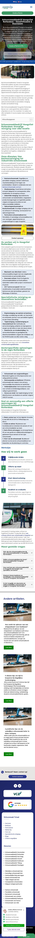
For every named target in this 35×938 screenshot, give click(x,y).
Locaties (15, 54)
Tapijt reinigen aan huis (12, 879)
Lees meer (9, 647)
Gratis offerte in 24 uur (13, 925)
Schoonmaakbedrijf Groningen (14, 865)
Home (10, 54)
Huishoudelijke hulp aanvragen (14, 875)
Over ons (7, 832)
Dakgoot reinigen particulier (13, 884)
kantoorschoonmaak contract (11, 187)
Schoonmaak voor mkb (12, 903)
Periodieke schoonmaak (12, 892)
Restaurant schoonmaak (12, 894)
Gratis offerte (17, 13)
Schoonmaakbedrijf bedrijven (14, 898)
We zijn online (26, 936)
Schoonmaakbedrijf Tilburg (13, 863)
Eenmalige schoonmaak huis (14, 873)
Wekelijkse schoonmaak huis (14, 871)
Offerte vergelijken (11, 838)
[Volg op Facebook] (15, 786)
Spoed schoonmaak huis (12, 877)
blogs (7, 836)
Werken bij (8, 830)
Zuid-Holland (22, 54)
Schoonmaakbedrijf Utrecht (13, 859)
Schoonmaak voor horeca (12, 900)
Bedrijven (8, 825)
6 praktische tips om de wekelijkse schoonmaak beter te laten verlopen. (17, 731)
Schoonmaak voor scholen (13, 896)
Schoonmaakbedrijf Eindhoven (14, 861)
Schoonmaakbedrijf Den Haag (14, 856)
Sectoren (8, 823)
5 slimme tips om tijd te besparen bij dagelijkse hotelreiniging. (14, 678)
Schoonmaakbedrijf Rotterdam (14, 854)
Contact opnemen (17, 238)
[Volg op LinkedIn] (19, 786)
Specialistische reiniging (12, 834)
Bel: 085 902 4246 (14, 929)
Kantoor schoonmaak (11, 890)
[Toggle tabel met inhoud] (30, 119)
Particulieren (9, 827)
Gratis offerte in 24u (16, 46)
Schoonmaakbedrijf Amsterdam (15, 852)
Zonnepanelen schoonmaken (13, 882)
